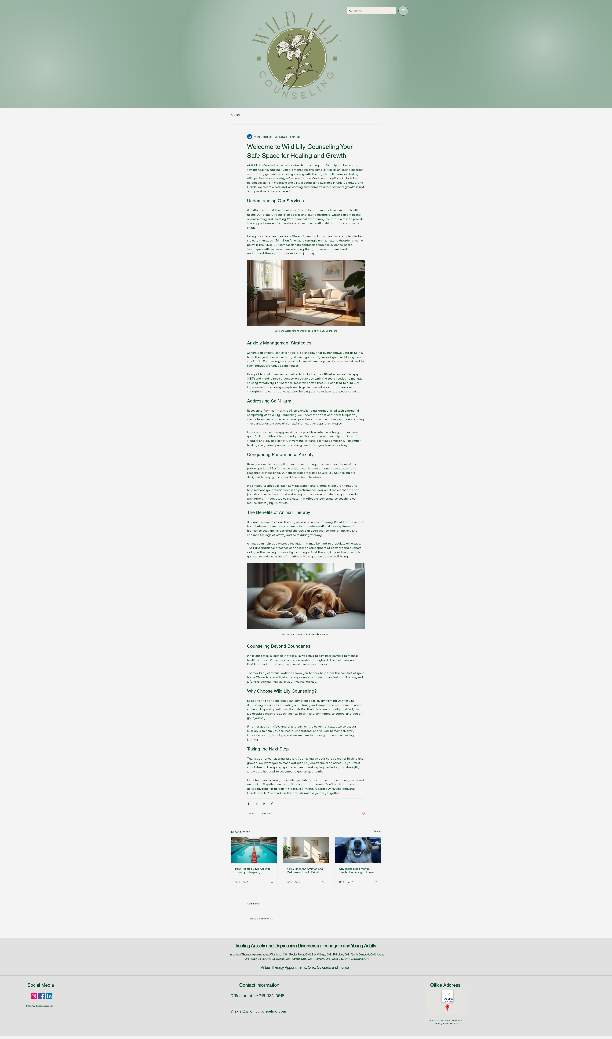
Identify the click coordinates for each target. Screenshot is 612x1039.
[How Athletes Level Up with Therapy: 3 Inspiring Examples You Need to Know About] (254, 850)
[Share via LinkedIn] (264, 803)
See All (377, 831)
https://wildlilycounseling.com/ (40, 1005)
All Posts (235, 114)
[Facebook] (41, 996)
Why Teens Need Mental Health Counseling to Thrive (356, 870)
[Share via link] (271, 803)
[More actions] (363, 137)
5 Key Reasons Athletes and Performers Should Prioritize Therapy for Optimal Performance (305, 870)
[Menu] (403, 11)
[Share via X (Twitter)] (256, 803)
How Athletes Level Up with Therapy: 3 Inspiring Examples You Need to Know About (253, 870)
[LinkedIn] (49, 996)
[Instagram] (34, 996)
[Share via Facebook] (248, 803)
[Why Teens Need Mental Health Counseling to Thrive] (358, 850)
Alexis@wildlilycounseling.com (258, 1011)
